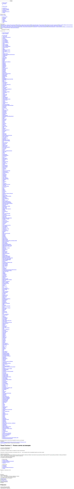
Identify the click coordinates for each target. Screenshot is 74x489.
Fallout (3, 152)
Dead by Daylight (5, 109)
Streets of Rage (4, 352)
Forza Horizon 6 (5, 166)
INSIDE (3, 209)
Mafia (3, 232)
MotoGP (3, 254)
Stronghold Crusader (5, 353)
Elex (3, 141)
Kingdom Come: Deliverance (7, 217)
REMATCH (4, 300)
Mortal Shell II (4, 252)
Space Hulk (4, 332)
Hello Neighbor (4, 197)
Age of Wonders (5, 41)
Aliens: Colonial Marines (6, 46)
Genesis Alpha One (5, 172)
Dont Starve (4, 130)
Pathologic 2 (4, 276)
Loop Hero (4, 227)
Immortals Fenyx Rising (6, 206)
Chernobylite (4, 85)
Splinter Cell (4, 336)
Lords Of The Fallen (5, 228)
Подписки (4, 17)
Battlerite (3, 67)
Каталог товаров (3, 15)
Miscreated (4, 248)
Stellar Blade (4, 346)
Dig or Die (4, 125)
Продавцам (4, 10)
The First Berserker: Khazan (6, 379)
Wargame (3, 417)
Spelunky (3, 334)
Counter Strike (4, 94)
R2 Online (4, 293)
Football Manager (5, 161)
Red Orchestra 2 (5, 299)
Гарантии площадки (5, 11)
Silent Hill (4, 324)
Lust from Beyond (5, 230)
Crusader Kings (4, 99)
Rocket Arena (4, 311)
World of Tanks (4, 425)
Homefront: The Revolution (6, 202)
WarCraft (3, 414)
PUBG (3, 290)
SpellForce (4, 333)
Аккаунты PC (4, 21)
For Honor (4, 162)
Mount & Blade (4, 255)
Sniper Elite (4, 326)
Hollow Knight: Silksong (6, 201)
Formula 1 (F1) (4, 163)
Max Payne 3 (4, 237)
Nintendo (3, 20)
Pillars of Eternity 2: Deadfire (7, 279)
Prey (3, 286)
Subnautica (4, 356)
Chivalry (3, 86)
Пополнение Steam (5, 32)
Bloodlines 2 (4, 78)
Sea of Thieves (4, 318)
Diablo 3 (3, 124)
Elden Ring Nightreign (6, 139)
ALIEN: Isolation (5, 44)
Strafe (3, 349)
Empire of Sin (4, 143)
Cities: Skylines (4, 87)
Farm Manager (4, 154)
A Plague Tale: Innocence (6, 37)
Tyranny (3, 404)
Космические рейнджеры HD (7, 438)
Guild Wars (4, 185)
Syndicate (4, 360)
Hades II (3, 189)
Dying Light (4, 137)
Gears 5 (3, 169)
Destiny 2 (3, 120)
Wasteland (4, 420)
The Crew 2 (4, 372)
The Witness (4, 389)
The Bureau (4, 370)
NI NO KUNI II (5, 264)
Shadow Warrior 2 (5, 323)
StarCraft (3, 341)
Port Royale (4, 284)
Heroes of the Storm (5, 198)
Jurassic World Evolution (6, 215)
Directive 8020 (4, 126)
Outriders (3, 273)
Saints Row (4, 316)
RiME (3, 304)
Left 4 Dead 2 (4, 222)
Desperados (4, 119)
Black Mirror (4, 72)
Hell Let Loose (4, 195)
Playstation (4, 18)
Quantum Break (5, 292)
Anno (3, 48)
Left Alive (4, 223)
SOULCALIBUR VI (5, 329)
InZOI (3, 212)
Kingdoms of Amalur (5, 218)
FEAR (3, 157)
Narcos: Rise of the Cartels (6, 258)
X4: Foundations (5, 431)
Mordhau (3, 250)
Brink (3, 80)
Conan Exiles (4, 92)
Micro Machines (5, 243)
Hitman (3, 199)
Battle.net (3, 62)
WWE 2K (4, 429)
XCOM (3, 432)
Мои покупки (4, 2)
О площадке (4, 466)
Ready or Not (4, 296)
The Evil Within (5, 378)
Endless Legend (5, 145)
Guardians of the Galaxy (6, 184)
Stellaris (3, 347)
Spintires (3, 335)
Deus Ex (3, 122)
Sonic (3, 328)
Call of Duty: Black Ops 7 (6, 84)
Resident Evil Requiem (6, 303)
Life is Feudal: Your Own (6, 225)
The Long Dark (4, 381)
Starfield (3, 342)
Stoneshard (4, 348)
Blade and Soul (4, 74)
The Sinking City (5, 385)
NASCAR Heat (5, 260)
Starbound (4, 340)
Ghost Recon (4, 174)
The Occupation (5, 383)
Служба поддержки (5, 9)
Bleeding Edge (4, 76)
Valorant (3, 410)
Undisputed (4, 407)
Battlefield (4, 64)
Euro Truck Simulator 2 (6, 147)
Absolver (3, 38)
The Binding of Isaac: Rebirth (7, 368)
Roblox (3, 310)
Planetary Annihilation (6, 281)
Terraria (3, 367)
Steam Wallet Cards (5, 344)
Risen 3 (3, 306)
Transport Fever (4, 401)
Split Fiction (4, 337)
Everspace (4, 148)
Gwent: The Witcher (5, 186)
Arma (3, 52)
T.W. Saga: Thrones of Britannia (7, 361)
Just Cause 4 (4, 216)
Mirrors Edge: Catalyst (6, 247)
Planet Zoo (4, 280)
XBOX (3, 19)
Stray (3, 350)
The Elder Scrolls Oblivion (6, 376)
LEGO (3, 224)
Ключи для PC (4, 16)
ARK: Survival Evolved (6, 51)
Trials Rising (4, 402)
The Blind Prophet (5, 369)
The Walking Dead (5, 388)
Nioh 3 (3, 266)
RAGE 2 (3, 294)
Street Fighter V (5, 351)
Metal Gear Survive (5, 241)
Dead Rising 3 (4, 111)
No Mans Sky (4, 267)
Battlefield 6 (4, 65)
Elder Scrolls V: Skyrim (6, 140)
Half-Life (3, 190)
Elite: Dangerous (5, 142)
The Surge (4, 386)
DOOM (3, 131)
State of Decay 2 (5, 343)
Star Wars (3, 339)
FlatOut (3, 160)
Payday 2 (3, 277)
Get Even (3, 173)
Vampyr (3, 412)
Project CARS (4, 289)
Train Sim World (5, 400)
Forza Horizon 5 (5, 165)
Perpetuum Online (5, 278)
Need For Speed (5, 263)
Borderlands (4, 79)
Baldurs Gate (4, 58)
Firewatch (4, 159)
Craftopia (3, 96)
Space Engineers (5, 331)
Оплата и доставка (5, 8)
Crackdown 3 (4, 95)
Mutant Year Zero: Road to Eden (7, 257)
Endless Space (4, 146)
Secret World (4, 319)
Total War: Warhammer (6, 397)
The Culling (4, 373)
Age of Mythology (5, 40)
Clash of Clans (4, 89)
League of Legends (5, 221)
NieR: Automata (5, 265)
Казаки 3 (3, 436)
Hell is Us (4, 194)
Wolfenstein (4, 424)
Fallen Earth (4, 151)
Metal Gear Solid (5, 239)
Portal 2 (3, 285)
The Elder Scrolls (5, 375)
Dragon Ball (4, 134)
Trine (3, 403)
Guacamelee (4, 183)
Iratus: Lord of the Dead (6, 213)
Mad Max (4, 231)
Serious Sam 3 (4, 321)
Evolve (3, 149)
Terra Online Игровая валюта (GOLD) (8, 366)
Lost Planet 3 (4, 229)
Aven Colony (4, 57)
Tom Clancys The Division (6, 393)
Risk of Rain (4, 308)
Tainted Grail (4, 362)
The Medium (4, 382)
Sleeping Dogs (4, 325)
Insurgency (4, 210)
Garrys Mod (4, 168)
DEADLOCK (4, 113)
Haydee (3, 192)
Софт (3, 22)
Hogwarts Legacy (5, 200)
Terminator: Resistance (6, 365)
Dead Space (4, 112)
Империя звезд (5, 435)
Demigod (3, 117)
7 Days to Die (4, 36)
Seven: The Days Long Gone (7, 322)
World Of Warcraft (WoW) (6, 426)
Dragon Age (4, 133)
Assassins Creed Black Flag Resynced (8, 54)
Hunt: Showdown (5, 204)
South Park (4, 330)
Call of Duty (4, 83)
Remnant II (4, 301)
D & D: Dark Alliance (5, 104)
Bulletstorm (4, 81)
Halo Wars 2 (4, 191)
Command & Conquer (6, 91)
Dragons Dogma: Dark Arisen (7, 135)
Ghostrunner (4, 175)
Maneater (3, 235)
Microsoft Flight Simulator (6, 244)
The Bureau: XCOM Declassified (7, 371)
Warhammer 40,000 (5, 419)
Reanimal (3, 297)
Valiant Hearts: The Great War (7, 409)
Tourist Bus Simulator (5, 398)
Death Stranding (5, 115)
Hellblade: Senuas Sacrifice (6, 196)
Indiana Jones (4, 207)
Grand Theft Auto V (5, 178)
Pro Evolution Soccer (5, 288)
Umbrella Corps (5, 406)
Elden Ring (4, 138)
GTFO (3, 182)
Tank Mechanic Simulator (6, 363)
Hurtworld (4, 205)
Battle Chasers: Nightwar (6, 61)
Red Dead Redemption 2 (6, 298)
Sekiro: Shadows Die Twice (6, 320)
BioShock (4, 71)
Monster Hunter (4, 249)
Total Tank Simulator (5, 396)
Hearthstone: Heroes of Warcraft (7, 193)
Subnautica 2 (4, 357)
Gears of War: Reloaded (6, 170)
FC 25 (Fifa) (4, 156)
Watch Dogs (4, 422)
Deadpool (4, 114)
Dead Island (4, 110)
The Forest (4, 380)
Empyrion (4, 144)
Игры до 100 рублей (5, 434)
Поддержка (4, 3)
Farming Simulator (5, 155)
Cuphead (3, 101)
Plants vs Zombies (5, 282)
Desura (3, 121)
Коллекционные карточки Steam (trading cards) (10, 437)
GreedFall (4, 179)
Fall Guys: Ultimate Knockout (7, 150)
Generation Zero (5, 171)
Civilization (4, 88)
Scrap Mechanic (5, 317)
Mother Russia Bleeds (5, 253)
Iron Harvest (4, 214)
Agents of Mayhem (5, 42)
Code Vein (4, 90)
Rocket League (4, 312)
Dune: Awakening (5, 136)
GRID (3, 180)
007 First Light (4, 35)
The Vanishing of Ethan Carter (7, 387)
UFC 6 (3, 405)
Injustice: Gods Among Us (6, 208)
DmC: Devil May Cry (5, 129)
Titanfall (3, 392)
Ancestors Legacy (5, 47)
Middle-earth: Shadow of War (7, 245)
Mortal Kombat (4, 251)
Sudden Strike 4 (5, 358)
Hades (3, 188)
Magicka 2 (4, 234)
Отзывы (3, 12)
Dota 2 (3, 132)
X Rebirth (4, 430)
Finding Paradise (5, 158)
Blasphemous (4, 75)
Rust (3, 313)
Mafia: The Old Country (6, 233)
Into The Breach (5, 211)
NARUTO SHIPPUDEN (6, 259)
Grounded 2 (4, 181)
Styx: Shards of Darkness (6, 355)
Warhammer (4, 418)
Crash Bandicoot (5, 97)
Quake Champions (5, 291)
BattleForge (4, 66)
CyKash (3, 103)
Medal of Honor (5, 238)
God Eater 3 (4, 176)
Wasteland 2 (4, 421)
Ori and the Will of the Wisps (7, 270)
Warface (3, 415)
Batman (3, 60)
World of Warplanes (5, 427)
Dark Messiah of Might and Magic (7, 105)
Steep (3, 345)
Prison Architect (5, 287)
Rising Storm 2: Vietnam (6, 307)
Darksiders (4, 107)
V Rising (3, 408)
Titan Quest (4, 391)
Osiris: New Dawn (5, 271)
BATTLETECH (5, 68)
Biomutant (4, 70)
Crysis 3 (3, 100)
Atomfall (3, 56)
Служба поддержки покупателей (8, 461)
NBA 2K (3, 261)
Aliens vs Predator (5, 45)
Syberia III (4, 359)
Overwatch (4, 275)
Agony (3, 43)
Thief (3, 390)
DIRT (3, 127)
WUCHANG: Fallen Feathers (7, 428)
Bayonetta (4, 69)
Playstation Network (5, 283)
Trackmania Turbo (5, 399)
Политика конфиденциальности (7, 467)
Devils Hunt (4, 123)
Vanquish (3, 413)
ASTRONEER (4, 55)
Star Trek (3, 338)
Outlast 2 (3, 272)
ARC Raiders (4, 50)
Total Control (4, 395)
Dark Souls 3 (4, 106)
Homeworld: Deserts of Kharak (7, 203)
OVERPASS (4, 274)
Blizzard (3, 77)
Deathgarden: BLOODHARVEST (8, 116)
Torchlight (4, 394)
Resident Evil (4, 302)
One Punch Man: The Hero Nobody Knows (9, 269)
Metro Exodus (4, 242)
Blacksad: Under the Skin (6, 73)
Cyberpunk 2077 (5, 102)
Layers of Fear (4, 220)
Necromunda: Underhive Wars (7, 262)
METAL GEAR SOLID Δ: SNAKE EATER (9, 240)
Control (3, 93)
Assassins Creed (5, 53)
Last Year (3, 219)
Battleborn (4, 63)
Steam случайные (5, 33)
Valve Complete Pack (5, 411)
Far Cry (3, 153)
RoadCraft (4, 309)
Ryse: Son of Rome (5, 314)
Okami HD (4, 268)
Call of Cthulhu (4, 82)
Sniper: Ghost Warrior (5, 327)
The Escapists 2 (4, 377)
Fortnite (3, 164)
